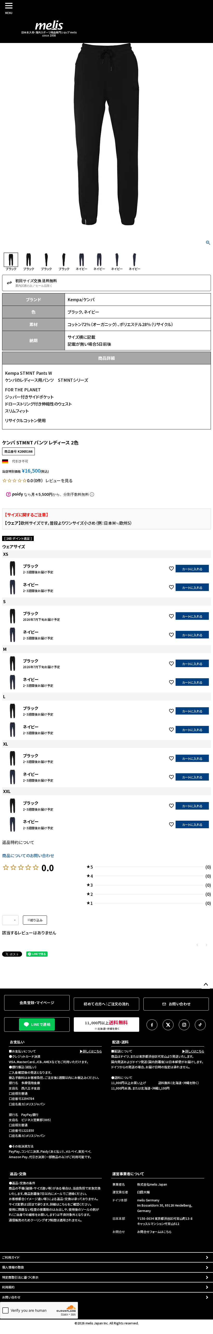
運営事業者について (128, 1173)
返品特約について (18, 842)
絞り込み (36, 920)
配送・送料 (120, 1041)
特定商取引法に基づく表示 (20, 1277)
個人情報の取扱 (13, 1267)
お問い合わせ (11, 1297)
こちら (63, 1204)
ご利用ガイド (10, 1257)
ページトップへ (206, 984)
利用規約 (8, 1287)
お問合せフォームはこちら (154, 1231)
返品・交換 (18, 1173)
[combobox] (10, 920)
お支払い (17, 1041)
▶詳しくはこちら (91, 1051)
